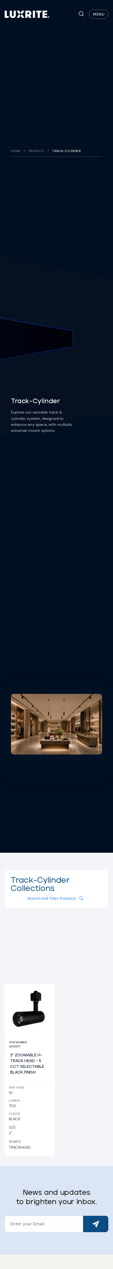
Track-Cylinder (66, 151)
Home (16, 151)
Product (36, 151)
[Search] (81, 14)
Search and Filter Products (51, 898)
